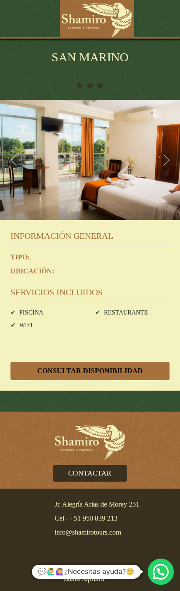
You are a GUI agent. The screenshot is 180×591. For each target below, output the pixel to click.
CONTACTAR (89, 473)
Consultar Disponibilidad (90, 370)
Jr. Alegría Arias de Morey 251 (97, 504)
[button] (16, 20)
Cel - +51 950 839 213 (86, 518)
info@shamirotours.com (88, 532)
